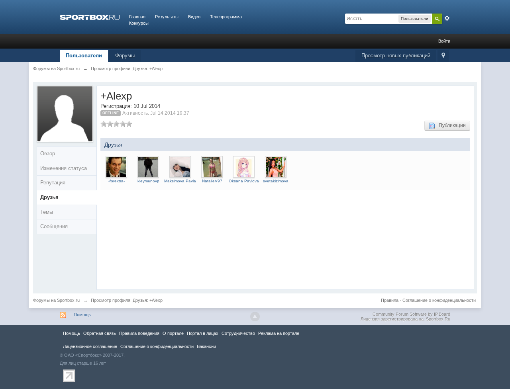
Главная (137, 16)
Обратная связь (99, 333)
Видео (194, 16)
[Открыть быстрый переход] (443, 56)
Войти (444, 41)
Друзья (49, 197)
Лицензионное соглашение (90, 346)
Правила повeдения (139, 333)
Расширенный (447, 18)
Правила (389, 300)
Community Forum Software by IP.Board (411, 314)
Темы (46, 212)
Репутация (52, 183)
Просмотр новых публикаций (395, 56)
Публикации (450, 125)
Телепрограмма (226, 16)
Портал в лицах (202, 333)
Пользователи (84, 56)
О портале (173, 333)
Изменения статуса (63, 168)
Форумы (125, 56)
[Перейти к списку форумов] (90, 16)
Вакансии (206, 346)
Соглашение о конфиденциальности (439, 300)
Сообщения (54, 226)
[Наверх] (255, 316)
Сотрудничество (238, 333)
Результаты (166, 16)
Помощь (82, 314)
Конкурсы (139, 23)
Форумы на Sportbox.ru (56, 300)
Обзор (47, 153)
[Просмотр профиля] (116, 166)
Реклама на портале (278, 333)
